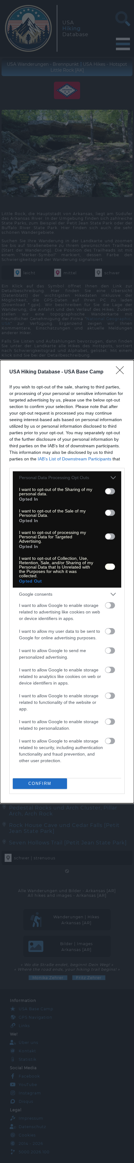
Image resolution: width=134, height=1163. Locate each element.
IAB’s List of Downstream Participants (74, 458)
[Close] (122, 372)
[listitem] (67, 477)
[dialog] (67, 581)
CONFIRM (39, 783)
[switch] (110, 491)
